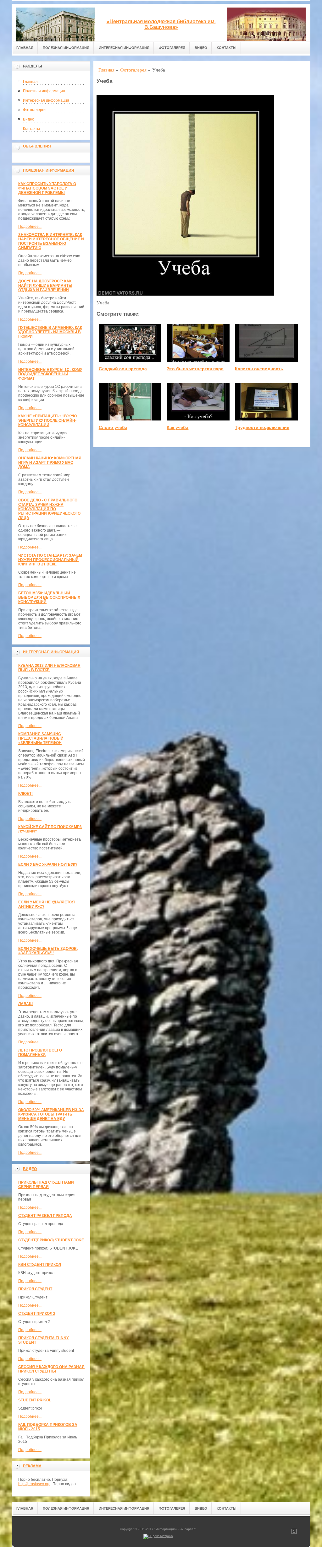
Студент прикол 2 (36, 1313)
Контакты (226, 48)
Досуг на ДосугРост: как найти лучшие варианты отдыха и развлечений (45, 285)
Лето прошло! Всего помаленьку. (40, 1052)
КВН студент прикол (39, 1264)
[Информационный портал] (56, 22)
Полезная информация (66, 48)
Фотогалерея (172, 48)
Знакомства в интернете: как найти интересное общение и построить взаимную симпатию (51, 241)
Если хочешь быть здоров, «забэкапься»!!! (48, 950)
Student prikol (34, 1400)
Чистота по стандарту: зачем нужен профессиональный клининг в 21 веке (50, 559)
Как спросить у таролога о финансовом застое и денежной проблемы (47, 188)
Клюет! (25, 793)
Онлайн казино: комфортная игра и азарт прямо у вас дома (49, 462)
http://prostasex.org (34, 1484)
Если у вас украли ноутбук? (47, 864)
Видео (201, 48)
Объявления (37, 146)
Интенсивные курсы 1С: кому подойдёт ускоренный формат (50, 374)
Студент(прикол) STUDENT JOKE (51, 1240)
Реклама (32, 1466)
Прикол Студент (35, 1289)
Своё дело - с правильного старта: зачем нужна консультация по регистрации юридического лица (49, 509)
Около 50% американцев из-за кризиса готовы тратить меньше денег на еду (51, 1114)
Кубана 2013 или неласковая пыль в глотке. (49, 667)
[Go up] (294, 1532)
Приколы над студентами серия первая (46, 1184)
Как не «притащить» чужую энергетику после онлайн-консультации (47, 420)
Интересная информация (124, 48)
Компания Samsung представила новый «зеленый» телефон (41, 738)
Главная (24, 48)
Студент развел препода (45, 1215)
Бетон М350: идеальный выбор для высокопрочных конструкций (49, 597)
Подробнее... (30, 226)
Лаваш (25, 1004)
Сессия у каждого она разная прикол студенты (51, 1369)
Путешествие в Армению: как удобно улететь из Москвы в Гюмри (50, 332)
